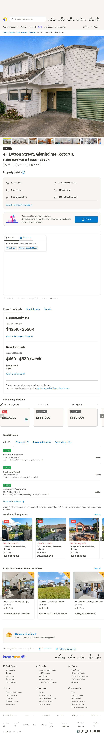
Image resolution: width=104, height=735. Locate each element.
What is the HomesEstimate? (19, 336)
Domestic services (45, 695)
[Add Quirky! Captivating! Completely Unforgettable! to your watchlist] (30, 575)
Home (5, 33)
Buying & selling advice (79, 676)
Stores (8, 673)
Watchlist (71, 658)
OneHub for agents (45, 679)
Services (42, 688)
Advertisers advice (12, 701)
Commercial (60, 27)
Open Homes (43, 676)
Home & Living (11, 682)
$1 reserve (10, 679)
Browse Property (10, 27)
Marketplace (11, 666)
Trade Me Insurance (10, 716)
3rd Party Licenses (78, 701)
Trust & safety (76, 698)
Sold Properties (44, 673)
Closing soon (10, 676)
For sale (24, 27)
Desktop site (6, 724)
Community (76, 688)
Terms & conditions (65, 724)
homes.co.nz (29, 716)
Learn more (47, 649)
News (35, 724)
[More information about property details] (23, 172)
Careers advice (11, 695)
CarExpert (60, 716)
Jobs (8, 688)
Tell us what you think (67, 649)
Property (12, 33)
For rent (32, 27)
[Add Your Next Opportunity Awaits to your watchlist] (66, 575)
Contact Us (96, 724)
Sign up (91, 20)
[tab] (11, 238)
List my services (44, 704)
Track (88, 219)
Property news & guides (47, 670)
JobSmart (9, 698)
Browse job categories (14, 692)
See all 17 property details (18, 204)
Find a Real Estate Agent (47, 682)
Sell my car (75, 682)
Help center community (79, 707)
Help (73, 692)
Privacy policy (52, 724)
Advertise (43, 724)
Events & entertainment (47, 698)
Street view (11, 248)
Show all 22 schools (12, 501)
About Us (17, 724)
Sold (40, 27)
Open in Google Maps (28, 248)
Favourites (81, 658)
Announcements (77, 695)
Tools (96, 27)
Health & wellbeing (45, 701)
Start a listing (60, 658)
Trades (41, 692)
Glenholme (33, 33)
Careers (27, 724)
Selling (86, 27)
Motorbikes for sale (78, 673)
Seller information (77, 704)
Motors (74, 666)
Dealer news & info (78, 679)
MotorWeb (45, 716)
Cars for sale (75, 670)
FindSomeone (96, 716)
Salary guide (10, 704)
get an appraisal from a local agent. (53, 388)
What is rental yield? (15, 373)
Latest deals (10, 670)
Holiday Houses (77, 716)
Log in (98, 20)
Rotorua (24, 33)
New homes (48, 27)
